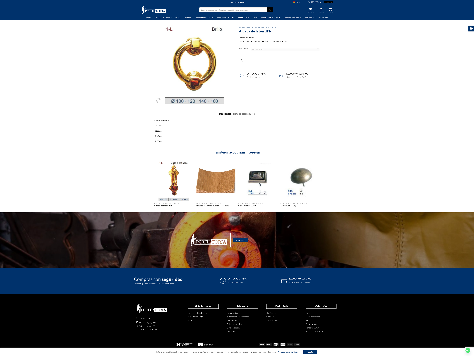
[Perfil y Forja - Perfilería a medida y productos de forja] (153, 9)
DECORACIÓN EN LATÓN (270, 18)
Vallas (308, 320)
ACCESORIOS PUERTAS (292, 18)
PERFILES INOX (244, 18)
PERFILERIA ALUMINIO (226, 18)
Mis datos (231, 331)
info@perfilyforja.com (148, 322)
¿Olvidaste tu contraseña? (238, 316)
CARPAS (188, 18)
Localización (271, 320)
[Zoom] (158, 100)
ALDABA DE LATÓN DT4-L (163, 205)
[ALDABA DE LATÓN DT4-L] (174, 181)
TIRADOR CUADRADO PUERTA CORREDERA (212, 205)
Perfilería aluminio (313, 328)
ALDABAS (274, 28)
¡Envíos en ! (237, 2)
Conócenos (310, 18)
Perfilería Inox (311, 324)
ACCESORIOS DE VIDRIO (204, 18)
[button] (471, 28)
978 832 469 (316, 2)
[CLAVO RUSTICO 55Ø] (300, 181)
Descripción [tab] (225, 113)
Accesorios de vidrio (314, 331)
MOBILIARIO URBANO (163, 18)
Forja (308, 313)
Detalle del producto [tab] (244, 113)
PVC (255, 18)
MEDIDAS (243, 48)
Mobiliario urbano (313, 316)
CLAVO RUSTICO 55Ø (288, 205)
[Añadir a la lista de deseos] (243, 60)
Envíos (190, 320)
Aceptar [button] (310, 352)
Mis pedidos (232, 320)
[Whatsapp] (467, 350)
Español (298, 2)
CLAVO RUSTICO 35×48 (247, 205)
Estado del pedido (234, 324)
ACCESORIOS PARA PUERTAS (253, 28)
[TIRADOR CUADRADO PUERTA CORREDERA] (216, 181)
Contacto (323, 18)
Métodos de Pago (195, 316)
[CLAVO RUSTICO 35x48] (258, 181)
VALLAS (178, 18)
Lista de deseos (233, 328)
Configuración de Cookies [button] (289, 352)
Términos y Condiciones (197, 313)
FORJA (148, 18)
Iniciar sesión (232, 313)
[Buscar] (270, 9)
